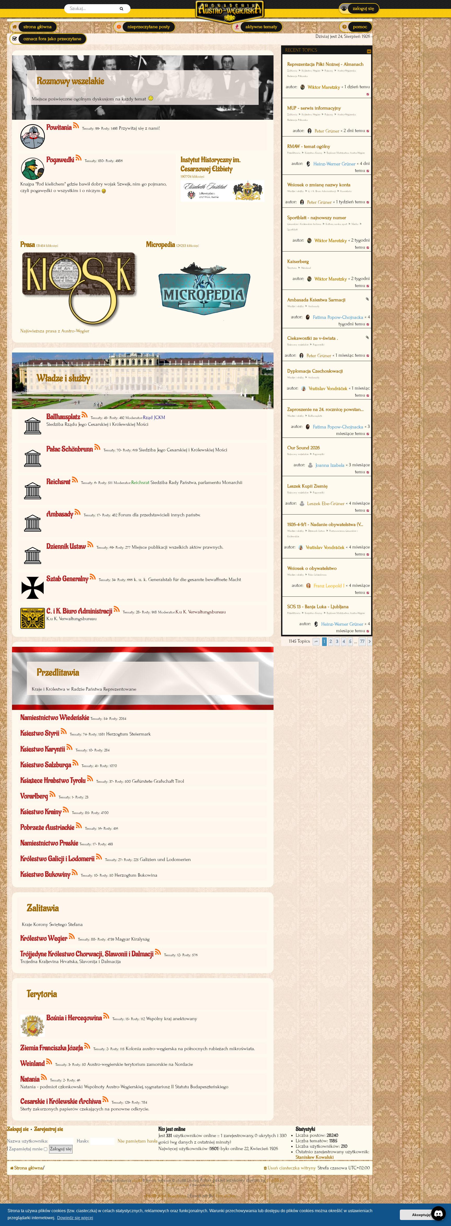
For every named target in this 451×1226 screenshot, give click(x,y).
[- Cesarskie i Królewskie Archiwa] (106, 1099)
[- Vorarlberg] (53, 794)
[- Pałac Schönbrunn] (98, 447)
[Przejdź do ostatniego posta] (368, 94)
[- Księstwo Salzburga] (76, 763)
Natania (29, 1079)
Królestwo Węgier (311, 70)
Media (355, 224)
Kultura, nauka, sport (336, 224)
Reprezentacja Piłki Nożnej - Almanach (325, 64)
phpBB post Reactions (165, 1196)
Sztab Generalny (67, 578)
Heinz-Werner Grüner (334, 164)
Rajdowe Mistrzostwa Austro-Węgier (346, 152)
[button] (316, 641)
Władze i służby (295, 191)
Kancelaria (346, 191)
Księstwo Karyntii (42, 749)
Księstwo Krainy (313, 152)
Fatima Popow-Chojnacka (338, 317)
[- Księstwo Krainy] (66, 810)
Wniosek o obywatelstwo (312, 568)
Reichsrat (58, 481)
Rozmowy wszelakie (297, 344)
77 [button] (362, 641)
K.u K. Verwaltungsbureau (201, 612)
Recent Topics (301, 50)
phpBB (137, 1180)
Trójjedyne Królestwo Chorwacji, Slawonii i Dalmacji (86, 954)
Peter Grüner (327, 131)
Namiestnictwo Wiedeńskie (54, 717)
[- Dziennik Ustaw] (91, 544)
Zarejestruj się (48, 1129)
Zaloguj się (17, 1129)
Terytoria (42, 994)
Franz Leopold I (329, 586)
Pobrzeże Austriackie (47, 827)
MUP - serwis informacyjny (314, 108)
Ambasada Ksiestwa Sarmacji (316, 300)
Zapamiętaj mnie (26, 1149)
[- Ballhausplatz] (85, 415)
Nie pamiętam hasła (138, 1141)
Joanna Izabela (330, 465)
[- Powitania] (76, 125)
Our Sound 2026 (303, 448)
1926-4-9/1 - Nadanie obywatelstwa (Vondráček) (326, 524)
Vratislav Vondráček (328, 388)
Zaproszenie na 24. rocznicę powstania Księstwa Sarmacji (326, 409)
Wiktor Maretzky (324, 87)
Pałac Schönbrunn (317, 574)
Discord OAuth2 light (178, 1185)
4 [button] (344, 641)
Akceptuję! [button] (421, 1215)
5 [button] (350, 641)
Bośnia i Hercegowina (74, 1017)
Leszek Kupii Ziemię (307, 486)
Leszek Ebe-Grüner (326, 503)
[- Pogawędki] (79, 158)
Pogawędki (318, 344)
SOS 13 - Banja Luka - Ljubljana (318, 606)
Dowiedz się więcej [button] (75, 1218)
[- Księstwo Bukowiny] (75, 872)
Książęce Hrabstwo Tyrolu (53, 780)
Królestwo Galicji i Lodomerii (57, 858)
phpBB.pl (275, 1180)
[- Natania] (44, 1077)
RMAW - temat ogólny (308, 146)
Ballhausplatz (315, 415)
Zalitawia (292, 70)
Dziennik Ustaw (316, 530)
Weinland (306, 267)
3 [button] (337, 641)
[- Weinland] (49, 1061)
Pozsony (329, 70)
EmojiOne (226, 1196)
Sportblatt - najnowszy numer (316, 217)
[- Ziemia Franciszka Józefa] (87, 1046)
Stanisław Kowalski (315, 1157)
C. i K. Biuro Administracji (322, 191)
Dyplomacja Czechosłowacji (315, 371)
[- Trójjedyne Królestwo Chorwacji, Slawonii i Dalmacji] (158, 952)
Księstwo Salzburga (45, 764)
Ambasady (313, 306)
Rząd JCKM (154, 417)
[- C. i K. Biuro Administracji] (117, 609)
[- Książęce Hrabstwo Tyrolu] (90, 778)
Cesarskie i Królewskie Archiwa (304, 224)
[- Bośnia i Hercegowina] (106, 1016)
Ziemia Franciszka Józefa (51, 1047)
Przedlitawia (293, 152)
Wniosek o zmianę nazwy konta (319, 185)
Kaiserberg (298, 261)
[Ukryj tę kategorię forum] (369, 51)
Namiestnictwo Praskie (49, 843)
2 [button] (331, 641)
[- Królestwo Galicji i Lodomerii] (99, 857)
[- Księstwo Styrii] (64, 731)
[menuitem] (359, 8)
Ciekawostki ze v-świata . (312, 338)
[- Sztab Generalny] (93, 577)
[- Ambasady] (78, 512)
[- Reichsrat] (75, 480)
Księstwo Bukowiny (45, 874)
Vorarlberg (34, 796)
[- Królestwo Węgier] (72, 936)
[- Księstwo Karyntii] (70, 747)
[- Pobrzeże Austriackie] (79, 825)
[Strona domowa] (229, 8)
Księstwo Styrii (39, 733)
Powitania (59, 127)
